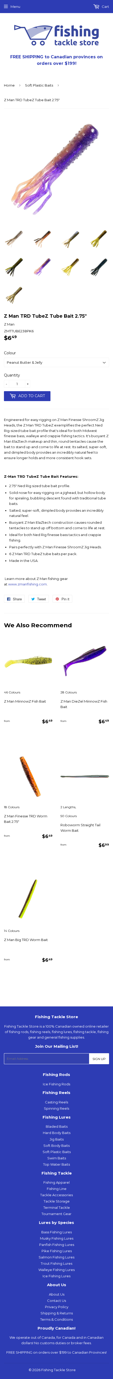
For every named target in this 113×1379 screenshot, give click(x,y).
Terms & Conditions (56, 1319)
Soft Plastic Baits (39, 85)
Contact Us (56, 1300)
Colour (10, 353)
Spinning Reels (56, 1108)
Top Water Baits (56, 1164)
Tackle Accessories (56, 1195)
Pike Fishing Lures (57, 1251)
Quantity (12, 375)
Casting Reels (56, 1102)
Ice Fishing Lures (56, 1276)
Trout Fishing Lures (56, 1263)
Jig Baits (57, 1139)
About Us (56, 1294)
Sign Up (99, 1059)
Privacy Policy (56, 1307)
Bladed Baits (57, 1126)
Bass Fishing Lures (56, 1232)
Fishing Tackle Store (58, 1370)
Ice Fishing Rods (56, 1084)
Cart (105, 6)
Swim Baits (56, 1158)
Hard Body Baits (56, 1133)
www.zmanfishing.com (27, 584)
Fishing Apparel (56, 1182)
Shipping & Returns (56, 1313)
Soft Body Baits (56, 1145)
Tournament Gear (56, 1214)
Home (9, 85)
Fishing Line (56, 1189)
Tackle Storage (57, 1201)
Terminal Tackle (56, 1207)
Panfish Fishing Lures (56, 1245)
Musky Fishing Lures (56, 1238)
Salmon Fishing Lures (56, 1257)
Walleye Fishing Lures (56, 1270)
